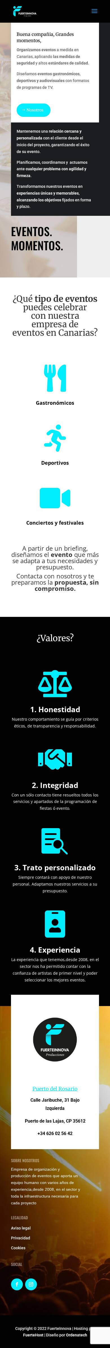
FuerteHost (33, 1335)
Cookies (18, 1248)
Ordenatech (76, 1335)
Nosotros (35, 110)
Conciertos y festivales (55, 522)
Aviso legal (21, 1228)
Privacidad (20, 1238)
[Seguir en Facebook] (17, 1284)
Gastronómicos (55, 402)
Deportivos (55, 462)
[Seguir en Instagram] (31, 1284)
